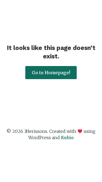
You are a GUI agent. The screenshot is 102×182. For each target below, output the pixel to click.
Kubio (67, 137)
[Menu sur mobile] (90, 12)
